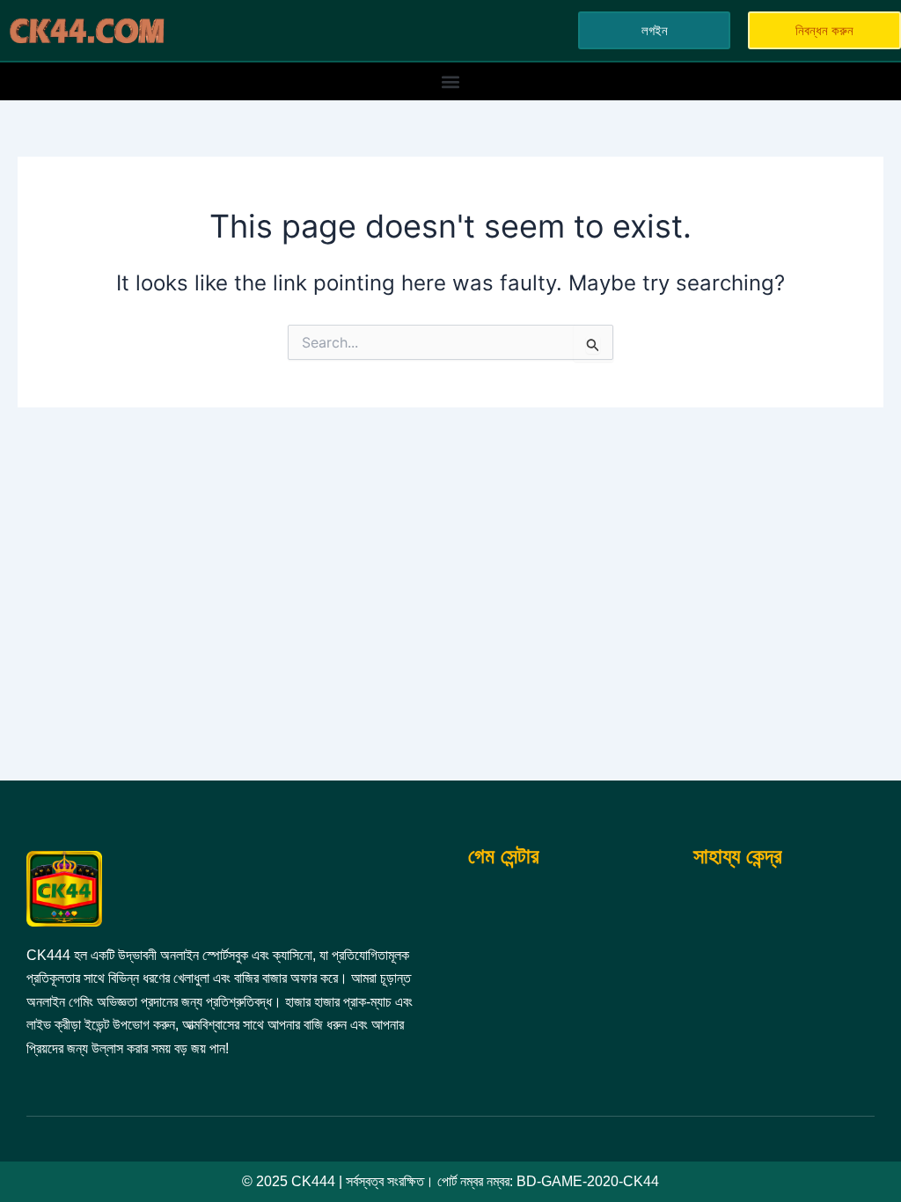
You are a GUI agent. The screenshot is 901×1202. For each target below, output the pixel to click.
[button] (450, 81)
